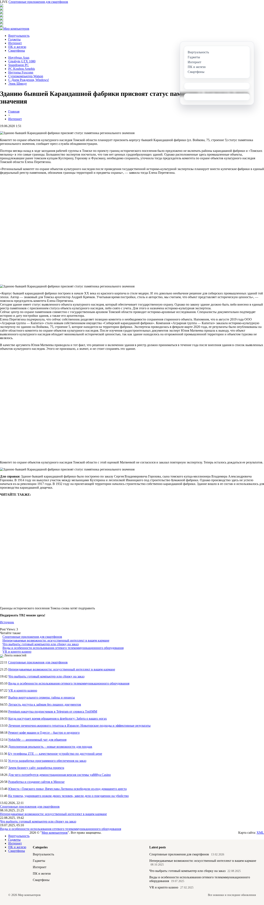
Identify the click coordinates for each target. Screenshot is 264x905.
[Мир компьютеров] (14, 28)
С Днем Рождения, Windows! (28, 80)
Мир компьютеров (55, 832)
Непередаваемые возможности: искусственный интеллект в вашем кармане (55, 640)
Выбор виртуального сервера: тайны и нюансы (41, 697)
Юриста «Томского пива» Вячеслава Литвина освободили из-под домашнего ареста (67, 789)
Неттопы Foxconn (20, 72)
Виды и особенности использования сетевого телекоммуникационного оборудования (63, 648)
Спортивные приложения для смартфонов (38, 2)
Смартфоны (16, 50)
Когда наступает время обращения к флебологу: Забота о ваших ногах (57, 718)
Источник (7, 622)
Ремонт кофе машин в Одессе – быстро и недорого (44, 732)
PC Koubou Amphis (21, 68)
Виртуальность (18, 35)
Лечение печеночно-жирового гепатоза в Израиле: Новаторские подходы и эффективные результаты (79, 725)
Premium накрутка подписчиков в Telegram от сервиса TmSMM (52, 711)
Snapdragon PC (18, 65)
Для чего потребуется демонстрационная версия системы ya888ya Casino (59, 774)
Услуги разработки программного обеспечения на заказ (47, 760)
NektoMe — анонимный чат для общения (37, 739)
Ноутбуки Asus (18, 57)
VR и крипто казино (16, 651)
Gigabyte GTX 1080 (21, 61)
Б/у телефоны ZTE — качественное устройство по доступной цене (55, 753)
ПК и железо (17, 47)
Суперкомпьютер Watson (25, 76)
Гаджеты (14, 39)
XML (260, 832)
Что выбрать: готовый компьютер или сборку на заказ (40, 644)
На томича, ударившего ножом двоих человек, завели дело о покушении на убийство (68, 796)
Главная (13, 111)
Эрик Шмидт (17, 83)
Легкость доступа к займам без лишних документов (44, 704)
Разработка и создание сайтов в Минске (36, 782)
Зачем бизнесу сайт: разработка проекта (36, 767)
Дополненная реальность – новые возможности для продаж (50, 746)
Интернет (15, 43)
